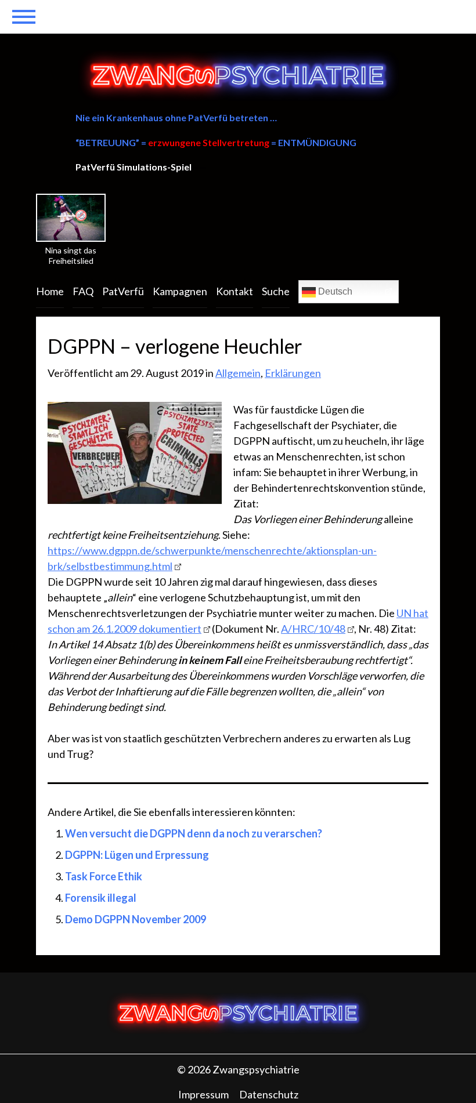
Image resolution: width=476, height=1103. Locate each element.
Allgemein (238, 373)
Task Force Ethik (103, 876)
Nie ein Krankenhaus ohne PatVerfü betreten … (176, 117)
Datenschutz (268, 1094)
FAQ (83, 291)
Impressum (203, 1094)
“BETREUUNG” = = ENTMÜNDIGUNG (215, 142)
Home (50, 291)
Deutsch (334, 291)
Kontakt (234, 291)
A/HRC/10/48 (313, 628)
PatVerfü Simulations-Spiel (133, 166)
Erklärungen (293, 373)
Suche (276, 291)
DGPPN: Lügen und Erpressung (137, 854)
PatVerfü (123, 291)
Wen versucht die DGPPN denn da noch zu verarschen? (193, 833)
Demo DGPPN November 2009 (135, 919)
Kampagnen (180, 291)
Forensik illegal (100, 897)
